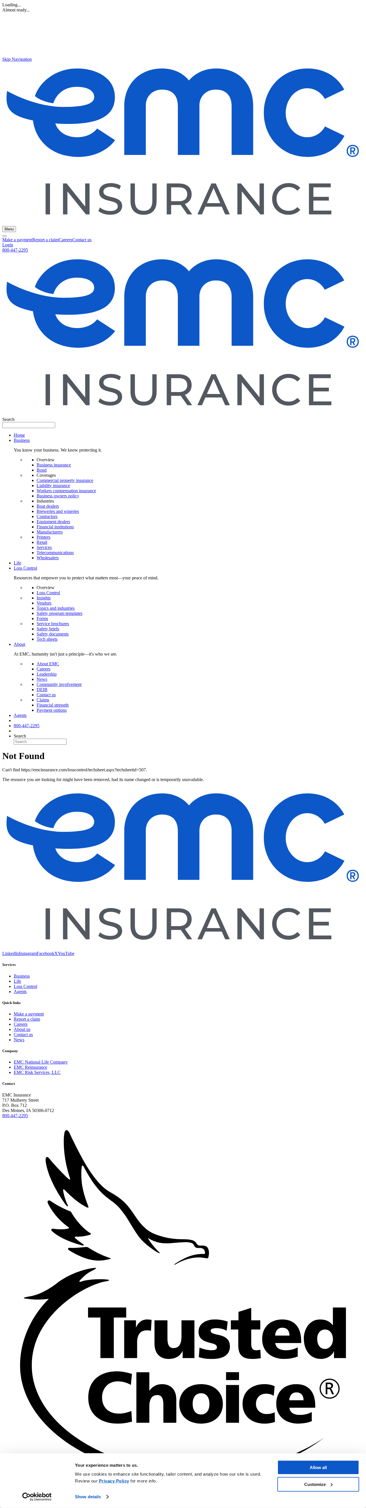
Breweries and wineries (58, 511)
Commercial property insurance (65, 480)
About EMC (48, 663)
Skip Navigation (17, 59)
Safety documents (53, 634)
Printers (43, 537)
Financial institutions (55, 526)
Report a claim (45, 239)
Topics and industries (56, 608)
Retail (42, 542)
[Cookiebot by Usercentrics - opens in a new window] (37, 1497)
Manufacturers (50, 532)
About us (22, 1029)
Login (7, 244)
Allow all (318, 1467)
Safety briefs (48, 628)
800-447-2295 (15, 250)
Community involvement (59, 684)
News (42, 679)
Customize (315, 1484)
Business (22, 976)
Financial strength (53, 705)
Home (19, 435)
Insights (44, 597)
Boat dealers (48, 506)
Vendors (44, 603)
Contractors (47, 516)
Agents (20, 715)
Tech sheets (47, 639)
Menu (9, 229)
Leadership (47, 674)
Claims (43, 699)
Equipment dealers (53, 521)
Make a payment (17, 239)
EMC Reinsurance (30, 1067)
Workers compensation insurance (66, 490)
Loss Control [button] (25, 568)
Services (44, 547)
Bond (42, 470)
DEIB (42, 689)
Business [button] (22, 440)
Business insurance (54, 464)
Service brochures (53, 623)
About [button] (19, 644)
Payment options (52, 710)
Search (8, 419)
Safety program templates (59, 613)
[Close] (4, 236)
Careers (65, 239)
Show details (88, 1496)
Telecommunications (55, 552)
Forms (42, 618)
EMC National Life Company (41, 1062)
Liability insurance (53, 485)
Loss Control (48, 592)
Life (17, 562)
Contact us (82, 239)
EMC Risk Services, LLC (37, 1072)
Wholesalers (48, 557)
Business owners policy (58, 495)
